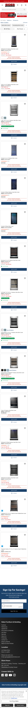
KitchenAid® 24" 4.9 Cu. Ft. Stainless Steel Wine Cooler (12, 332)
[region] (14, 698)
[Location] (17, 5)
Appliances (9, 20)
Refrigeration (15, 20)
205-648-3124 (9, 655)
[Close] (26, 691)
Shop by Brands (5, 641)
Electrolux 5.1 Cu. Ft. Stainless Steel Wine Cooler (10, 260)
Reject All (7, 705)
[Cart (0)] (25, 5)
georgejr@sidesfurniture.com (12, 657)
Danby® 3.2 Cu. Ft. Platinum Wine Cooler (9, 158)
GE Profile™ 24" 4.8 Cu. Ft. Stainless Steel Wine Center (12, 292)
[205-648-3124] (21, 5)
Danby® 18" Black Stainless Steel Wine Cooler (10, 192)
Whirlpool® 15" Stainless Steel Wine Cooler (9, 49)
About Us (3, 636)
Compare (15, 64)
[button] (2, 5)
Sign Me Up (14, 611)
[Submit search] (24, 9)
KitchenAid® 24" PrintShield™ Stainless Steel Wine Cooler (12, 372)
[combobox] (20, 29)
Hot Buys (3, 632)
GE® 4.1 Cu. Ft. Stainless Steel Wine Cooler (9, 84)
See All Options (10, 330)
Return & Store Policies (7, 643)
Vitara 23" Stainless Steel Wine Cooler (8, 410)
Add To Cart (14, 61)
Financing (4, 638)
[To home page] (10, 5)
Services (3, 634)
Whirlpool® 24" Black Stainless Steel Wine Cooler (11, 442)
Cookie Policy (14, 698)
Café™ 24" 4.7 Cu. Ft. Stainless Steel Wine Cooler (11, 120)
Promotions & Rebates (7, 630)
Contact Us (4, 639)
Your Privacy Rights (13, 701)
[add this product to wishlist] (25, 35)
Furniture (3, 625)
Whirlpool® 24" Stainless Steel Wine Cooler (9, 477)
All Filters (8, 28)
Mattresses (4, 627)
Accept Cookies (20, 705)
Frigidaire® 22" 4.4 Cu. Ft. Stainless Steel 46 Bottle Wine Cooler (13, 513)
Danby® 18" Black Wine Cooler (7, 226)
